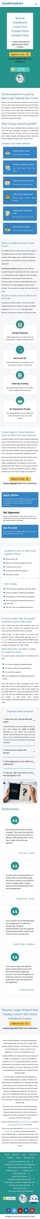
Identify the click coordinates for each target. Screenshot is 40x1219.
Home (7, 1155)
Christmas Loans (11, 1170)
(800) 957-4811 (26, 1122)
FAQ (23, 1155)
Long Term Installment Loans (19, 1161)
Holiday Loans (28, 1170)
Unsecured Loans (19, 1188)
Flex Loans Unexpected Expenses (20, 1191)
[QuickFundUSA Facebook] (8, 1210)
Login (18, 1157)
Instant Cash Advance (19, 1176)
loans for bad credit (15, 309)
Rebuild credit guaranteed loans (19, 1179)
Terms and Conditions (30, 1128)
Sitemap (10, 1157)
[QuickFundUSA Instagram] (26, 1210)
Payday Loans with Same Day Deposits (19, 1164)
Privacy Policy (9, 1131)
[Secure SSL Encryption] (20, 70)
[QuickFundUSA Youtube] (20, 1210)
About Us (15, 1155)
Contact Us (32, 1155)
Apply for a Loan (18, 54)
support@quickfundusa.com (17, 1124)
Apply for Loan (18, 1023)
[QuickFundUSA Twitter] (14, 1210)
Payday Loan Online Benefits (19, 1185)
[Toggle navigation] (36, 4)
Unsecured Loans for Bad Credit (19, 1167)
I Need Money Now (19, 1173)
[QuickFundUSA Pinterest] (32, 1210)
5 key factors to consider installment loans (19, 1182)
